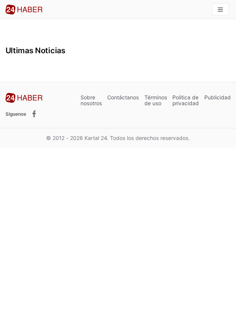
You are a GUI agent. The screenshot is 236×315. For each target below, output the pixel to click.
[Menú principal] (220, 9)
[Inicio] (24, 9)
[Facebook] (34, 114)
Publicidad (217, 97)
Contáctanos (123, 97)
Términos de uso (155, 100)
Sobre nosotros (91, 100)
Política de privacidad (185, 100)
